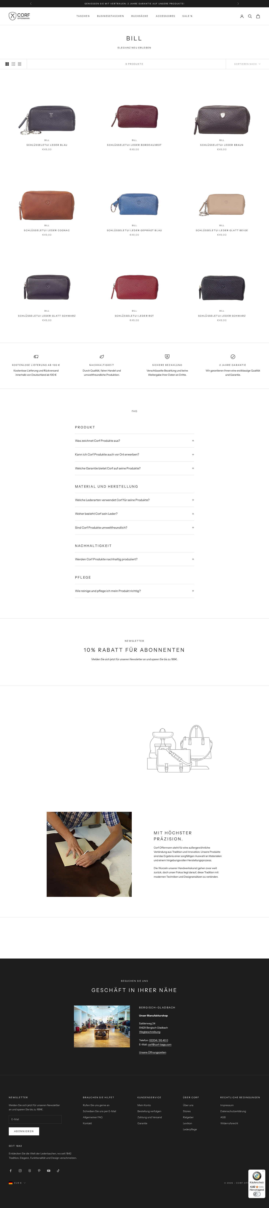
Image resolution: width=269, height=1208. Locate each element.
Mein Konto (144, 1105)
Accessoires (165, 16)
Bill (47, 140)
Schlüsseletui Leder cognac (47, 230)
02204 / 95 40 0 (158, 1040)
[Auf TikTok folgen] (58, 1171)
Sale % (187, 16)
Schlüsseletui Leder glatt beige (222, 230)
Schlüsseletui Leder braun (222, 145)
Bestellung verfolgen (149, 1111)
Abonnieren (24, 1131)
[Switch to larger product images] (7, 64)
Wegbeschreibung (149, 1031)
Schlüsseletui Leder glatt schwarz (47, 315)
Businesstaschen (110, 16)
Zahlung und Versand (149, 1117)
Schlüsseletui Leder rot (134, 315)
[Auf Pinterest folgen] (39, 1171)
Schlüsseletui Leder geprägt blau (134, 230)
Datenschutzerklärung (233, 1111)
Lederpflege (190, 1129)
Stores (187, 1111)
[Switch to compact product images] (19, 64)
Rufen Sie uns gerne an (96, 1105)
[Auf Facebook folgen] (10, 1171)
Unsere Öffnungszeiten (152, 1052)
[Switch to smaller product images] (13, 64)
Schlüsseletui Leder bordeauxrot (134, 145)
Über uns (188, 1105)
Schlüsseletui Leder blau (47, 145)
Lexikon (187, 1123)
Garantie (142, 1123)
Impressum (227, 1105)
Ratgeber (188, 1117)
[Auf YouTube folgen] (49, 1171)
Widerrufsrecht (229, 1123)
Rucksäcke (139, 16)
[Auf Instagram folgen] (20, 1171)
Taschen (83, 16)
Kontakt (87, 1123)
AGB (223, 1117)
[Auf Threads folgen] (29, 1171)
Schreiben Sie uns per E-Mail (99, 1111)
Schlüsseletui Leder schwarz (222, 315)
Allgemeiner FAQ (92, 1117)
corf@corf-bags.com (159, 1044)
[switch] (257, 1194)
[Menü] (263, 1172)
